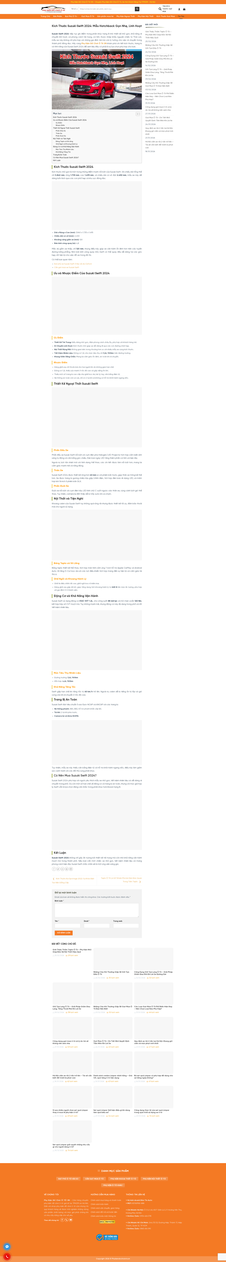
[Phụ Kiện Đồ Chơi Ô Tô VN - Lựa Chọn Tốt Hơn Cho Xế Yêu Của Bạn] (54, 9)
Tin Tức (181, 16)
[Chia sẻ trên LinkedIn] (71, 869)
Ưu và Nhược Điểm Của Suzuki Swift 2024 (70, 120)
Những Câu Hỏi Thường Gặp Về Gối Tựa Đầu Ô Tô (158, 46)
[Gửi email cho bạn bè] (62, 869)
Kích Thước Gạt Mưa (166, 16)
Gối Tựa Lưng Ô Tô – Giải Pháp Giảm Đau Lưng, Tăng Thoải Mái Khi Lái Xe (159, 72)
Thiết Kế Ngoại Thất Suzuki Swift (66, 128)
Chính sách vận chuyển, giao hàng (105, 1208)
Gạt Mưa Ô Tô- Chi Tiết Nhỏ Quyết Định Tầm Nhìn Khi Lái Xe (158, 119)
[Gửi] (137, 9)
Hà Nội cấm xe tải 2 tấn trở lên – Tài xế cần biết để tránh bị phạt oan (159, 145)
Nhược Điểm (60, 125)
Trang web (117, 921)
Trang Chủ (45, 16)
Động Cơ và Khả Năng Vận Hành (66, 147)
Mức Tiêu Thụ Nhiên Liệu (65, 149)
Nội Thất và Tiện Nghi (61, 139)
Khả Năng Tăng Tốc (63, 152)
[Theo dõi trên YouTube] (71, 1220)
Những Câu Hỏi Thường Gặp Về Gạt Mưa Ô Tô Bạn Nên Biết (158, 84)
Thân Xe (59, 133)
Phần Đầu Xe (61, 131)
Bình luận (59, 901)
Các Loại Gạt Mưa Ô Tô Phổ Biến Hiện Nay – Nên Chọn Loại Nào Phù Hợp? (159, 97)
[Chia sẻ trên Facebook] (54, 869)
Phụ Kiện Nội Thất (145, 16)
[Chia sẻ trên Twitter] (58, 869)
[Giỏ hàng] (184, 9)
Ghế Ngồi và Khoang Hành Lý (66, 144)
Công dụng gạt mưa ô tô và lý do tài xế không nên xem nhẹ (158, 108)
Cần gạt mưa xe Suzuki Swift (66, 267)
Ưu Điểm (59, 123)
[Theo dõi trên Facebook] (62, 1220)
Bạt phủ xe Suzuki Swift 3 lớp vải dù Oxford (73, 264)
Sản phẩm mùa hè (105, 16)
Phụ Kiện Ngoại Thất (126, 16)
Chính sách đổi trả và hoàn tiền (104, 1212)
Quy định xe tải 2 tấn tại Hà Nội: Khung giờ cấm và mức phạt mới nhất (159, 131)
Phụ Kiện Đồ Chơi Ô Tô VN (94, 43)
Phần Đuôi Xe (61, 136)
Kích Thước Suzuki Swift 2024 (65, 117)
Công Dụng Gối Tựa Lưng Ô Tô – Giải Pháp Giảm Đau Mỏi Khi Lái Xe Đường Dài (159, 59)
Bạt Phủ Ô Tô (71, 16)
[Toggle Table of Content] (136, 114)
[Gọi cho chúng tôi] (66, 1220)
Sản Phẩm (57, 16)
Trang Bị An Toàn (60, 155)
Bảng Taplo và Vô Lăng (64, 141)
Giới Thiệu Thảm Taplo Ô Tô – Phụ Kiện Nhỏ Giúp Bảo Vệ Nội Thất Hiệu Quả (158, 35)
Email (86, 921)
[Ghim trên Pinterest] (67, 869)
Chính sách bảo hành (99, 1204)
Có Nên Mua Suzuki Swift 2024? (66, 158)
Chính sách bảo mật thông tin (103, 1216)
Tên (57, 921)
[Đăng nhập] (179, 9)
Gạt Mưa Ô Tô (87, 16)
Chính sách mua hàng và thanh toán (106, 1200)
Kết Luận (56, 160)
